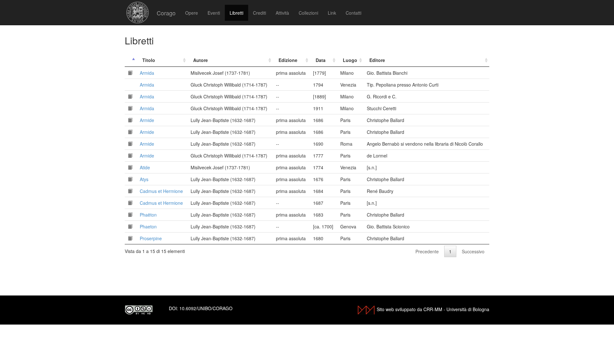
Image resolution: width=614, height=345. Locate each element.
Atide (145, 167)
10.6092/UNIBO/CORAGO (205, 308)
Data (321, 60)
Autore (200, 60)
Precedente (427, 251)
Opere (191, 13)
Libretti (236, 13)
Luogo (350, 60)
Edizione (288, 60)
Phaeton (148, 226)
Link (332, 13)
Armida (147, 73)
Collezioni (308, 13)
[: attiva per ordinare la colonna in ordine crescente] (131, 60)
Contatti (353, 13)
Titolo (148, 60)
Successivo (473, 251)
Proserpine (151, 238)
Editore (377, 60)
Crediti (259, 13)
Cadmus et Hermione (161, 191)
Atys (144, 179)
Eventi (214, 13)
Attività (282, 13)
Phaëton (148, 214)
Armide (147, 120)
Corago (166, 13)
